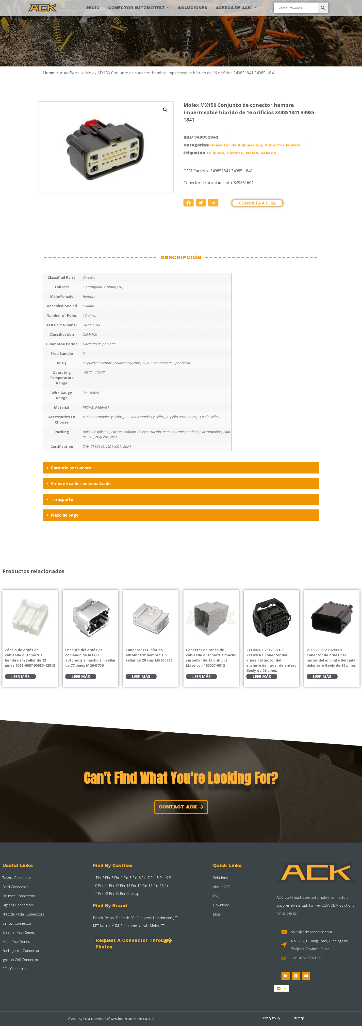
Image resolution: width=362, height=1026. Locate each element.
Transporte (62, 499)
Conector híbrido (282, 145)
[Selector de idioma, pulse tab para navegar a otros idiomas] (281, 988)
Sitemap (298, 1018)
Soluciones (192, 8)
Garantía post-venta (71, 468)
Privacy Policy (271, 1018)
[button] (165, 109)
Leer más (20, 676)
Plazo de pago (65, 515)
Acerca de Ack (233, 8)
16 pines (215, 153)
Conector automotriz (136, 8)
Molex (252, 153)
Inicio (92, 8)
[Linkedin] (285, 976)
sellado (268, 153)
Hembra (235, 153)
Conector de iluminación (236, 145)
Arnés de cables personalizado (81, 483)
